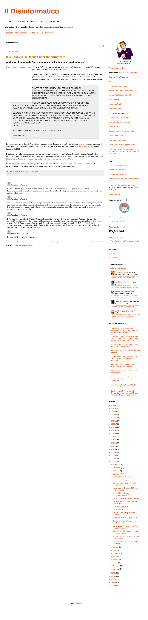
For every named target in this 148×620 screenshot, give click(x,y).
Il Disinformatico (32, 11)
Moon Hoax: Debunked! (117, 170)
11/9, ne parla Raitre (120, 506)
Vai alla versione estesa (117, 268)
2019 (113, 421)
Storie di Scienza (115, 99)
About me (124, 77)
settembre (117, 474)
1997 (113, 586)
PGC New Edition (121, 272)
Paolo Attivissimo (122, 301)
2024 (113, 405)
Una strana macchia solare (122, 477)
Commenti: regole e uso (117, 136)
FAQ (110, 81)
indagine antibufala (82, 146)
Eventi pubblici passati (117, 221)
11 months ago (130, 306)
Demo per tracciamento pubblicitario (122, 145)
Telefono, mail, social (116, 68)
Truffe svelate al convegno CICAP (125, 518)
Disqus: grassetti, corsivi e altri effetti (122, 131)
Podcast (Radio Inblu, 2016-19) (120, 95)
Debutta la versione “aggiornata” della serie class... (124, 522)
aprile (115, 560)
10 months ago (134, 287)
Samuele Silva (120, 292)
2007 (113, 459)
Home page (55, 242)
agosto (116, 547)
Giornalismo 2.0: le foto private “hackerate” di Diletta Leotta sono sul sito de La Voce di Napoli (124, 330)
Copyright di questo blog (117, 140)
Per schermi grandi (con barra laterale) (125, 241)
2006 (113, 462)
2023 (113, 408)
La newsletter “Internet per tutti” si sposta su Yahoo (125, 527)
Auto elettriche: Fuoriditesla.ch (120, 122)
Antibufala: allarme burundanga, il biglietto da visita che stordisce (123, 365)
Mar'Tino (118, 311)
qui (74, 166)
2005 (113, 573)
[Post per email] (41, 171)
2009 (113, 452)
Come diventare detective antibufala (122, 185)
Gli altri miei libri (114, 194)
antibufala (15, 174)
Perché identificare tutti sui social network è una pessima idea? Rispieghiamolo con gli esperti (124, 151)
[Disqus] (55, 209)
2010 (113, 449)
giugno (116, 553)
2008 (113, 455)
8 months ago (130, 277)
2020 (113, 418)
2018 (113, 424)
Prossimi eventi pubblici (16, 33)
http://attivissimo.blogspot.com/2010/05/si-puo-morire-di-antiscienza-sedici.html (124, 286)
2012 (113, 443)
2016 (113, 430)
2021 (113, 415)
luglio (115, 550)
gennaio (116, 569)
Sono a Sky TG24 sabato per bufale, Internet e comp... (126, 532)
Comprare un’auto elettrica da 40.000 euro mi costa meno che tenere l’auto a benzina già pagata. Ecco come (125, 338)
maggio (116, 556)
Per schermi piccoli (118, 244)
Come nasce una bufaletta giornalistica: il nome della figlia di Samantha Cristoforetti (125, 379)
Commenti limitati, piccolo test (123, 480)
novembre (117, 468)
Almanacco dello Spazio (117, 174)
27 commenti (33, 171)
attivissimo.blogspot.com (128, 72)
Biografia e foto (114, 77)
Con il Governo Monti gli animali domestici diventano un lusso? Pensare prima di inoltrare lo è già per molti (125, 393)
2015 (113, 433)
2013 (113, 440)
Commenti (115, 258)
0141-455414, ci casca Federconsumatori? (121, 494)
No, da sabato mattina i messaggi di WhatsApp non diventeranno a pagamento (124, 358)
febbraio (116, 566)
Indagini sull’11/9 (115, 104)
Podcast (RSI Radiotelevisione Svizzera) (123, 90)
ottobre (116, 471)
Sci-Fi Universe (47, 33)
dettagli (70, 27)
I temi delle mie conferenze (118, 86)
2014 (113, 437)
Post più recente (13, 242)
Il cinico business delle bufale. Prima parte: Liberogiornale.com (124, 345)
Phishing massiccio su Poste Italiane (126, 498)
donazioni (66, 67)
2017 (113, 427)
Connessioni (113, 126)
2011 (113, 446)
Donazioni (33, 33)
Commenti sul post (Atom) (23, 246)
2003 (113, 579)
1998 (113, 582)
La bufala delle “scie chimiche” (120, 118)
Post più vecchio (97, 242)
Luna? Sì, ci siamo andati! (118, 165)
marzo (115, 563)
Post (113, 254)
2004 (113, 576)
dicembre (116, 464)
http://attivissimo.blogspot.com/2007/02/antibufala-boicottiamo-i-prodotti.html (125, 276)
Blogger (78, 603)
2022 (113, 411)
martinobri (119, 282)
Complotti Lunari (115, 108)
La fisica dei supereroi (121, 509)
